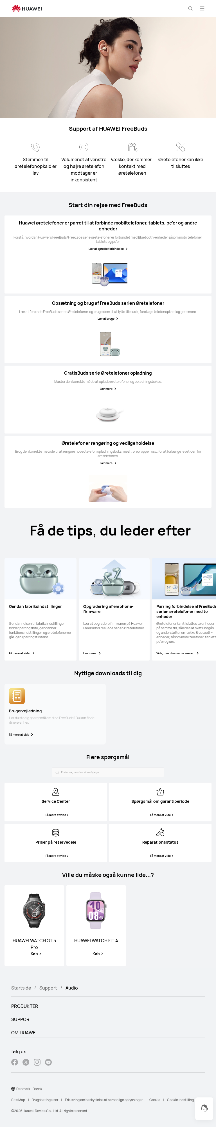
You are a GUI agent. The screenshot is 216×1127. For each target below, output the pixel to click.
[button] (190, 8)
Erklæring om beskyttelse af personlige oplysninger (104, 1099)
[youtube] (48, 1063)
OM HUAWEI (24, 1032)
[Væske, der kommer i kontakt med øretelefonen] (132, 147)
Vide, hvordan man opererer (175, 653)
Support (48, 988)
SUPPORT (21, 1019)
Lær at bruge (106, 319)
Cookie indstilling (180, 1099)
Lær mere (106, 389)
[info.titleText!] (55, 791)
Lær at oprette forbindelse (106, 249)
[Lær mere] (108, 414)
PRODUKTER (24, 1006)
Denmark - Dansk (29, 1088)
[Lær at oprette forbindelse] (108, 274)
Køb (34, 953)
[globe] (13, 1089)
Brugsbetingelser (45, 1099)
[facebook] (14, 1063)
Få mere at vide (19, 653)
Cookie (154, 1099)
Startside (21, 988)
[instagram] (37, 1063)
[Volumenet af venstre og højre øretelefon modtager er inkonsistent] (84, 147)
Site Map (18, 1099)
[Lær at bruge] (108, 344)
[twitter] (25, 1063)
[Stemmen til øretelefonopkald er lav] (35, 147)
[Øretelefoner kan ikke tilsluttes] (180, 147)
